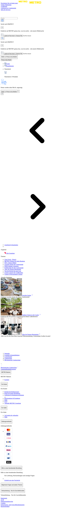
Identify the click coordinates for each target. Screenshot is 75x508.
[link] (39, 73)
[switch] (6, 60)
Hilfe (5, 400)
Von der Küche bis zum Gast (12, 271)
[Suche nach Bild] (2, 20)
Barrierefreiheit (5, 506)
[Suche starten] (2, 38)
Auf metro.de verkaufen (11, 415)
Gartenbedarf (8, 357)
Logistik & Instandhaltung (11, 355)
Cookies (3, 503)
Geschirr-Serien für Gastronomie (13, 264)
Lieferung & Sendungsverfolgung (14, 395)
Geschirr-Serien (26, 295)
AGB (2, 500)
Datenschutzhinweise (7, 501)
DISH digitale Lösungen (11, 266)
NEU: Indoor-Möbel (10, 263)
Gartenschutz (8, 358)
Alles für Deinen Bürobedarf (12, 269)
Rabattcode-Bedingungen (11, 392)
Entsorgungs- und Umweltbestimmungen (12, 505)
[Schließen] (2, 94)
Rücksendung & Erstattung (12, 398)
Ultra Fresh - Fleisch (10, 259)
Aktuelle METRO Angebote (12, 403)
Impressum (4, 498)
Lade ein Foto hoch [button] (9, 35)
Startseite (7, 353)
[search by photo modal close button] (2, 27)
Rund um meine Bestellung (12, 393)
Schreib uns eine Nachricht (12, 480)
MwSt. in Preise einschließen (9, 91)
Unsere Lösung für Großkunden (13, 272)
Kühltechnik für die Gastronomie (13, 268)
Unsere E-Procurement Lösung (13, 274)
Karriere (6, 379)
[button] (37, 364)
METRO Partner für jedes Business (14, 261)
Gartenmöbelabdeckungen (8, 369)
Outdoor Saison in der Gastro (30, 315)
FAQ (5, 401)
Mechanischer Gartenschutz (12, 360)
